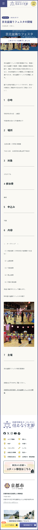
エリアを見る (9, 525)
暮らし (12, 26)
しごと (24, 448)
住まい (24, 452)
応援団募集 (33, 3)
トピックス (11, 448)
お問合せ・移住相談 (28, 457)
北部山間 (5, 26)
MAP (9, 444)
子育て (24, 444)
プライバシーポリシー (10, 502)
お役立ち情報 (12, 452)
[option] (10, 515)
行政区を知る (12, 457)
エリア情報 (11, 439)
